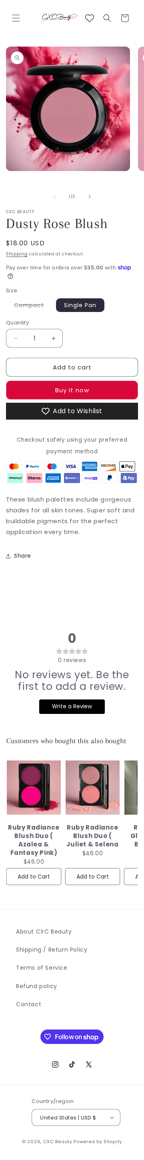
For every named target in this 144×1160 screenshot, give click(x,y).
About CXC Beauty (44, 932)
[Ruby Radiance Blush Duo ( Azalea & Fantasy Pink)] (34, 788)
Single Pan (80, 305)
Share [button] (22, 556)
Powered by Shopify (98, 1141)
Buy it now (72, 390)
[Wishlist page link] (89, 18)
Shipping (17, 254)
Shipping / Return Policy (51, 950)
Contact (28, 1004)
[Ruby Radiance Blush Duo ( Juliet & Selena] (93, 788)
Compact (33, 306)
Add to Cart (34, 877)
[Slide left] (54, 197)
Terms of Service (42, 968)
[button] (16, 18)
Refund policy (36, 986)
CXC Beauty (57, 1141)
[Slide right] (89, 197)
